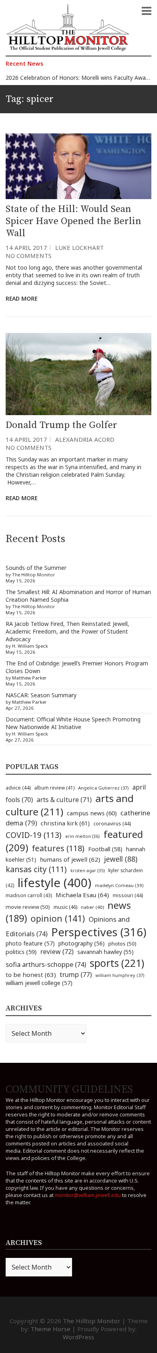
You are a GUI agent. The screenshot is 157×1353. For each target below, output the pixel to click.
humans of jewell (70, 859)
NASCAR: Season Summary (41, 695)
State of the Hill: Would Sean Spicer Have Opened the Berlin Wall (73, 221)
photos (122, 943)
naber (92, 907)
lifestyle (54, 883)
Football (105, 849)
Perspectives (99, 932)
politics (21, 952)
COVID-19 (34, 834)
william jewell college (39, 983)
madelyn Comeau (119, 885)
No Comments (29, 255)
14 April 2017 (26, 247)
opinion (58, 918)
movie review (28, 906)
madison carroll (29, 895)
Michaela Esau (82, 895)
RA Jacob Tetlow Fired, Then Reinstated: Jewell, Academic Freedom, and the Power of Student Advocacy (67, 631)
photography (81, 943)
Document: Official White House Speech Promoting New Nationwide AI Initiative (73, 723)
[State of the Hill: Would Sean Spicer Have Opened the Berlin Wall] (78, 166)
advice (18, 787)
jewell (120, 859)
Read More (21, 298)
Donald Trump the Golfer (61, 425)
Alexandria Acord (84, 439)
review (57, 951)
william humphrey (120, 975)
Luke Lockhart (79, 247)
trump (76, 974)
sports (117, 963)
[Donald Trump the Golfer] (78, 374)
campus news (92, 813)
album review (54, 787)
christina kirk (65, 823)
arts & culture (64, 799)
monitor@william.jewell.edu (88, 1195)
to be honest (31, 975)
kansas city (36, 869)
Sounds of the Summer (36, 568)
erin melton (82, 836)
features (58, 848)
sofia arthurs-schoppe (46, 964)
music (65, 906)
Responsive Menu (146, 11)
